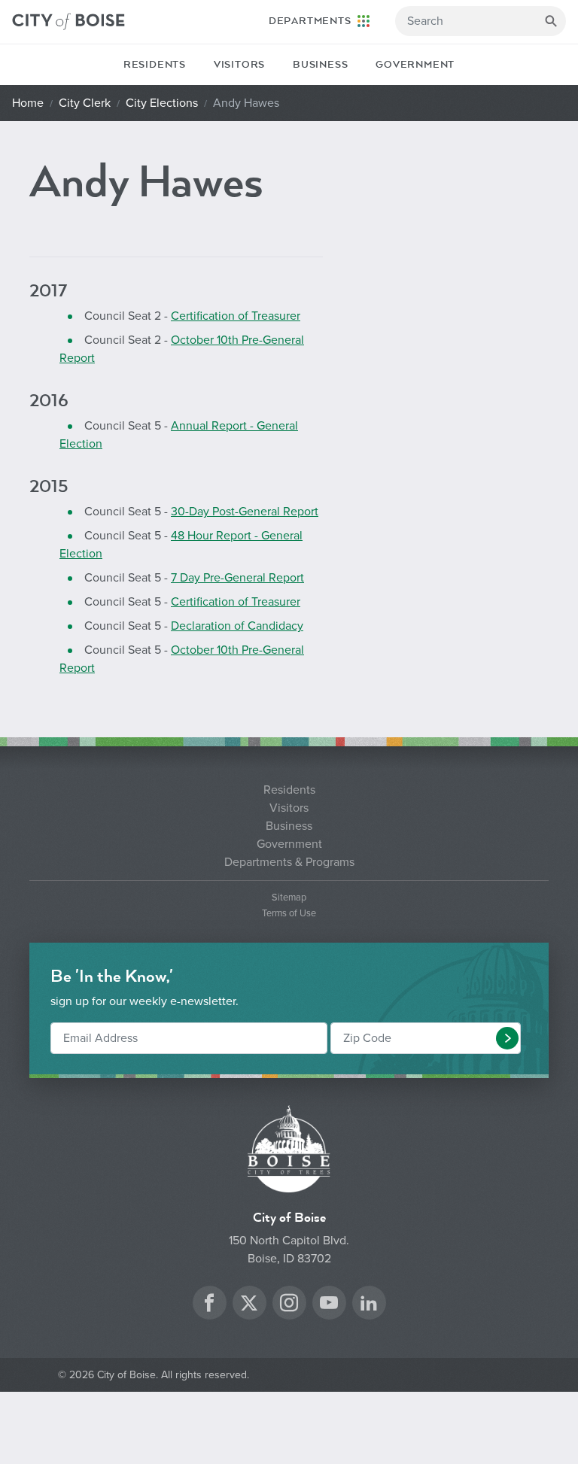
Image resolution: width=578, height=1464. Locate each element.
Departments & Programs (289, 862)
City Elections (162, 103)
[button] (507, 1038)
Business (320, 65)
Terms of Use (289, 914)
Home (28, 103)
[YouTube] (329, 1305)
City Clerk (85, 103)
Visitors (239, 65)
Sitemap (289, 898)
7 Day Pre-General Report (237, 577)
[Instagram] (289, 1305)
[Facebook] (209, 1305)
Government (415, 65)
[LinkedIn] (369, 1305)
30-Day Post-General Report (244, 511)
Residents (154, 65)
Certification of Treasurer (235, 315)
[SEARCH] (551, 21)
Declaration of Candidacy (237, 625)
